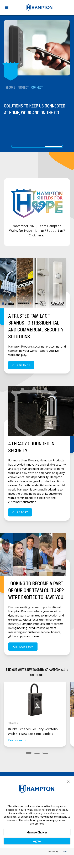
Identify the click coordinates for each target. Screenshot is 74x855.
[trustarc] (64, 851)
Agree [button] (37, 841)
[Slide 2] (37, 146)
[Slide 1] (20, 146)
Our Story (20, 512)
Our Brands (21, 365)
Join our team (22, 647)
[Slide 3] (53, 146)
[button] (68, 781)
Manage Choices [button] (37, 832)
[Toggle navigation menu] (6, 7)
